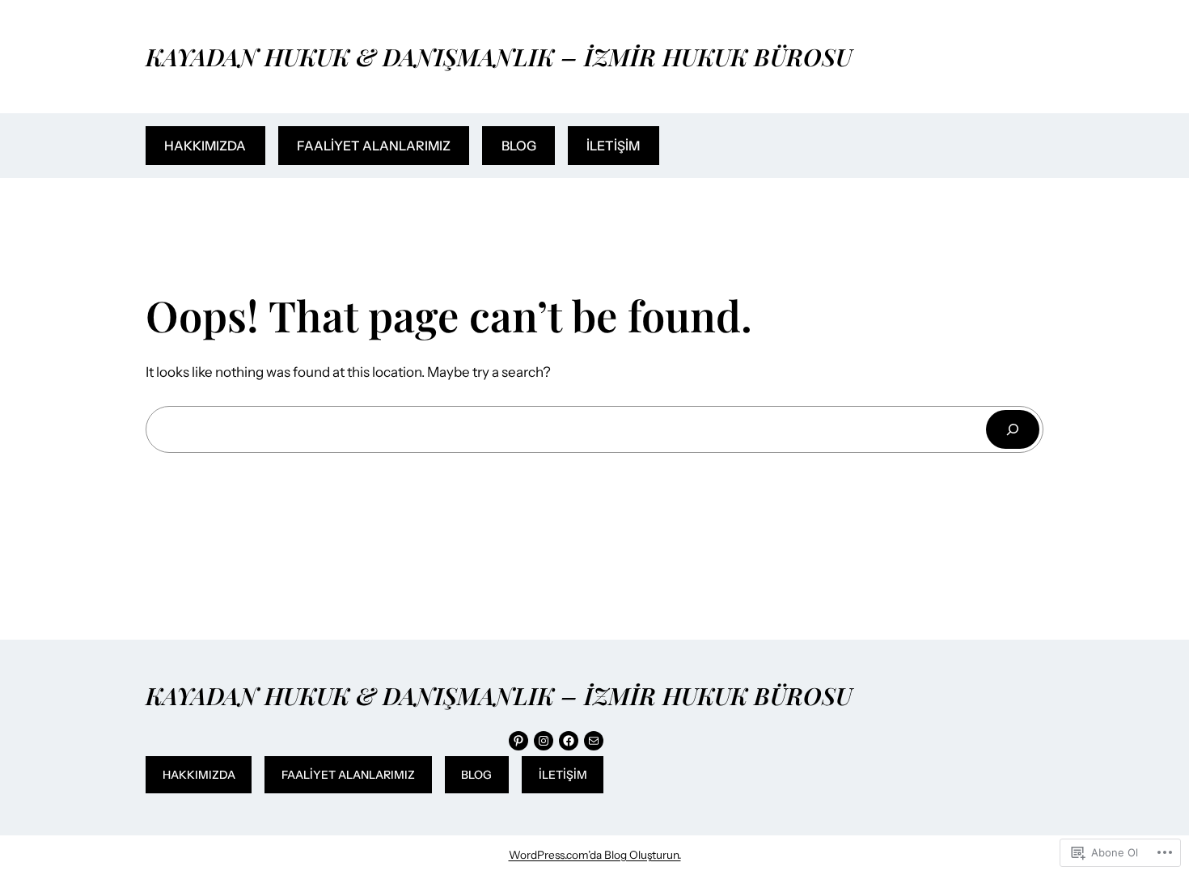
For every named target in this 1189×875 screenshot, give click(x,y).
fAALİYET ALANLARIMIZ (374, 145)
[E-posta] (593, 740)
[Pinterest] (518, 740)
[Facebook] (568, 740)
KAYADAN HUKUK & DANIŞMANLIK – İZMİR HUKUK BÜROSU (499, 56)
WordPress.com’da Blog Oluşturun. (595, 854)
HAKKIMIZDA (205, 145)
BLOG (518, 145)
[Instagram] (543, 740)
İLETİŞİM (613, 145)
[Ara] (1012, 429)
